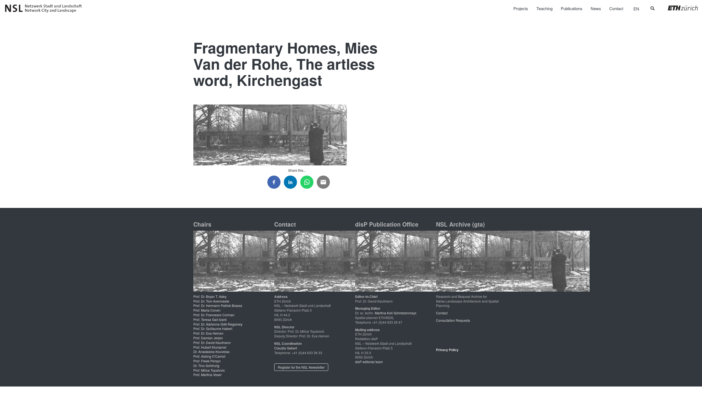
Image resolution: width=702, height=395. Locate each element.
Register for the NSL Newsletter (301, 367)
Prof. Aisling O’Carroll (209, 356)
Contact (442, 313)
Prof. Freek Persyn (207, 361)
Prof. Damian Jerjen (208, 337)
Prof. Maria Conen (206, 310)
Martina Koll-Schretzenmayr (395, 313)
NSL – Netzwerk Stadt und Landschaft (45, 8)
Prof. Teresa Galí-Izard (210, 319)
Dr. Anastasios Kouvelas (211, 351)
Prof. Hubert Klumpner (210, 347)
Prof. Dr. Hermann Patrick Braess (217, 305)
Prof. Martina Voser (207, 374)
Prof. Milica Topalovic (209, 370)
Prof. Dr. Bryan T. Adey (210, 296)
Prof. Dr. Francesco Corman (213, 314)
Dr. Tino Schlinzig (206, 365)
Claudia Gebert (285, 348)
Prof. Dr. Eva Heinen (208, 333)
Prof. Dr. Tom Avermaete (211, 301)
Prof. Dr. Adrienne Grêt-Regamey (217, 324)
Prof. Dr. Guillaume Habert (212, 328)
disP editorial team (369, 361)
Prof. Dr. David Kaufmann (212, 342)
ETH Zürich (678, 7)
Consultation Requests (453, 320)
